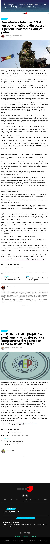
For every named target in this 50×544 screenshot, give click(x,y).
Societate (45, 499)
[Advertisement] (25, 315)
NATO (3, 273)
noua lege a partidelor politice (20, 435)
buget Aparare (13, 272)
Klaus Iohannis (42, 272)
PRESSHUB (25, 536)
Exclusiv (18, 499)
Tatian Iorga (10, 348)
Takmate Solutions (28, 542)
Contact (25, 501)
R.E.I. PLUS (34, 536)
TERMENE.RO (17, 536)
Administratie (27, 499)
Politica (37, 499)
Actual (4, 499)
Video (11, 499)
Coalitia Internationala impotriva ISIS (27, 272)
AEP (10, 435)
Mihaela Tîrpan (10, 37)
